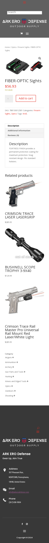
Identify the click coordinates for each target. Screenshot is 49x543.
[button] (39, 58)
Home (7, 47)
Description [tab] (13, 125)
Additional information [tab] (19, 130)
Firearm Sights (24, 47)
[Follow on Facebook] (22, 524)
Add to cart (26, 98)
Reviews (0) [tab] (13, 135)
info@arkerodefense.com (19, 492)
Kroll (25, 113)
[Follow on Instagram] (27, 524)
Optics (13, 47)
